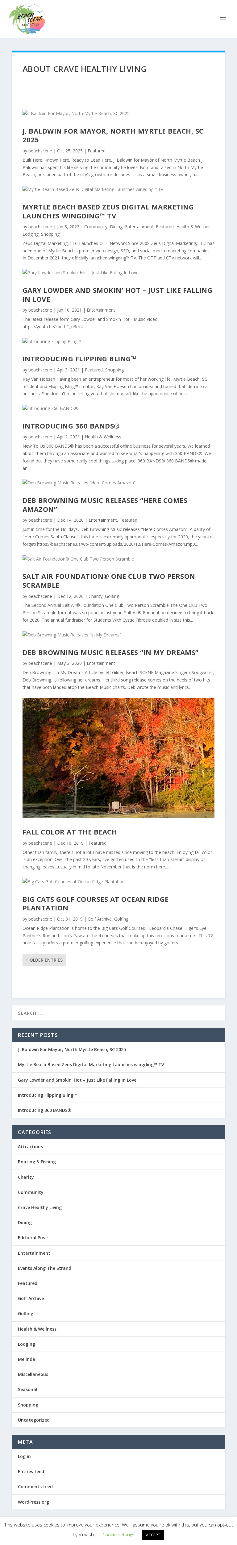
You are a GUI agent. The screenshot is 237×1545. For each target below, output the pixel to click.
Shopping (50, 234)
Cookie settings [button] (118, 1534)
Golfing (112, 596)
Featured (97, 151)
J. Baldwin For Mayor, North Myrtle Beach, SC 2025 (113, 135)
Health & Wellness (194, 227)
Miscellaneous (33, 1374)
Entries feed (31, 1471)
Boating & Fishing (37, 1162)
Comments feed (35, 1486)
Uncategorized (34, 1420)
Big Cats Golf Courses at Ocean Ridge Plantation (96, 903)
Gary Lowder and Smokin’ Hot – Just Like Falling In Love (118, 294)
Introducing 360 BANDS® (71, 425)
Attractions (30, 1146)
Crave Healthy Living (40, 1207)
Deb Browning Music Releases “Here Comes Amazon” (105, 504)
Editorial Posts (33, 1238)
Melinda (26, 1359)
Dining (116, 227)
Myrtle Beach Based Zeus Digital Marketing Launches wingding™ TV (108, 211)
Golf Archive (100, 919)
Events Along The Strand (44, 1268)
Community (95, 227)
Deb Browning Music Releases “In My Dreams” (111, 652)
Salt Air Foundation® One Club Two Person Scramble (109, 580)
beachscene (40, 151)
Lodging (31, 234)
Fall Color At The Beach (70, 831)
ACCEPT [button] (153, 1535)
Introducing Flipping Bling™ (80, 358)
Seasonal (27, 1389)
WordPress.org (33, 1502)
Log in (24, 1456)
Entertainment (139, 227)
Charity (95, 596)
